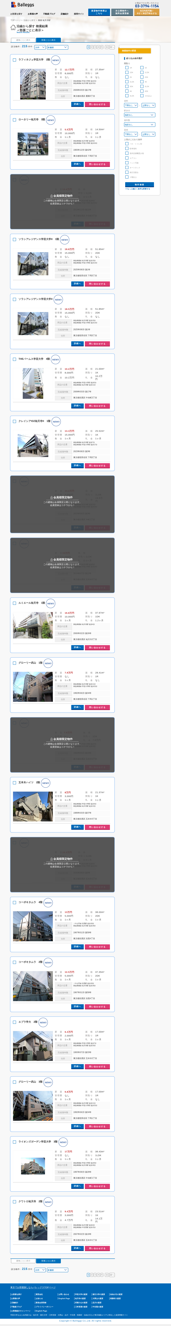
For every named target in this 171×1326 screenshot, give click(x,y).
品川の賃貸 (97, 1303)
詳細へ (77, 104)
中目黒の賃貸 (98, 1307)
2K (131, 77)
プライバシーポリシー (44, 1307)
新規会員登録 (41, 1303)
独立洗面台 (134, 172)
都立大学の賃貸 (99, 1294)
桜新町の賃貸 (115, 1298)
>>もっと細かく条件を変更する (137, 189)
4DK (146, 91)
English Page (41, 1311)
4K (131, 91)
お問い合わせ (64, 1294)
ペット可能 (134, 163)
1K (146, 68)
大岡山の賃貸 (98, 1298)
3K (146, 82)
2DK (146, 77)
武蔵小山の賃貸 (81, 1303)
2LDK (132, 82)
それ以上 (148, 96)
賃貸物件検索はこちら (99, 12)
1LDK (147, 72)
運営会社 (39, 1294)
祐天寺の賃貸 (80, 1298)
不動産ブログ (49, 14)
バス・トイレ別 (136, 144)
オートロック (135, 168)
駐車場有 (133, 149)
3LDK (147, 86)
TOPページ (16, 20)
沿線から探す (29, 20)
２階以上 (133, 177)
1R (131, 68)
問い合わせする (97, 104)
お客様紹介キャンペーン (21, 1311)
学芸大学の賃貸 (81, 1294)
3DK (131, 86)
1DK (131, 72)
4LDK (132, 96)
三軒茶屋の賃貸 (81, 1307)
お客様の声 (33, 14)
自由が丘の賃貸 (116, 1294)
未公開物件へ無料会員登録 (122, 12)
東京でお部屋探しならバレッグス (33, 1287)
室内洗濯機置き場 (137, 153)
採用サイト (79, 14)
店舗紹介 (65, 14)
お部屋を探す (16, 1294)
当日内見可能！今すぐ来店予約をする (147, 12)
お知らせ (39, 1298)
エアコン (133, 158)
